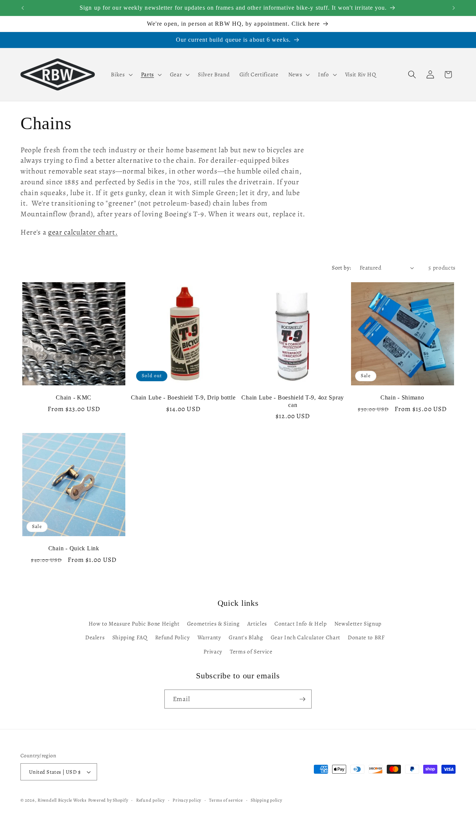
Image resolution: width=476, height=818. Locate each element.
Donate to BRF (366, 638)
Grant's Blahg (246, 638)
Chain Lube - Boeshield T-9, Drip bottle (183, 397)
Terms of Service (251, 651)
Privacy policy (187, 800)
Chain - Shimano (402, 397)
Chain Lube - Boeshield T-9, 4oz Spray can (292, 401)
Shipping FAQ (130, 638)
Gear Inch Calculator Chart (305, 638)
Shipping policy (266, 800)
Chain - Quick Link (73, 548)
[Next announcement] (454, 8)
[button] (121, 74)
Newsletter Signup (358, 623)
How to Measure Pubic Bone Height (134, 623)
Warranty (209, 638)
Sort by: (341, 267)
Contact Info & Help (300, 623)
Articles (257, 623)
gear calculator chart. (83, 232)
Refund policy (150, 800)
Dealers (95, 638)
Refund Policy (172, 638)
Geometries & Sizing (213, 623)
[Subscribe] (302, 699)
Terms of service (225, 800)
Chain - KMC (73, 397)
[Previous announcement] (23, 8)
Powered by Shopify (108, 800)
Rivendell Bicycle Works (62, 800)
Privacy (212, 651)
